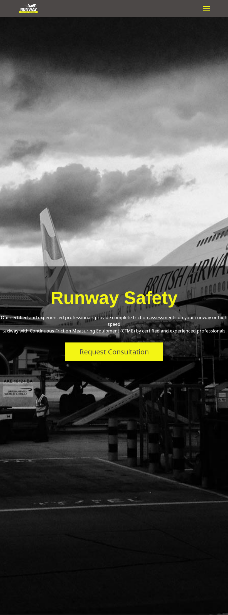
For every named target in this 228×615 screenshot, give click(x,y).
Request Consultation (114, 351)
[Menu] (206, 8)
